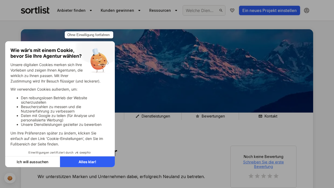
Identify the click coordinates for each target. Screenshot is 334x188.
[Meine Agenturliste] (232, 10)
